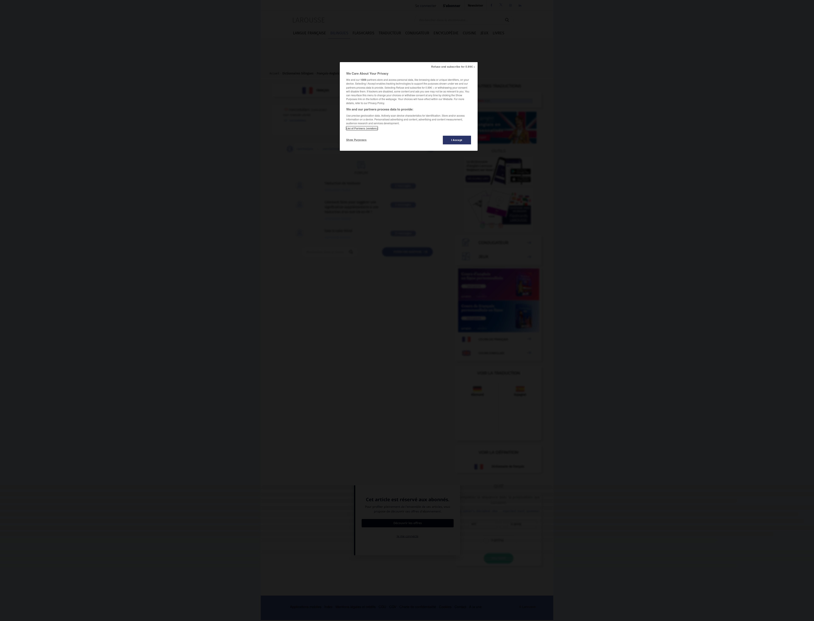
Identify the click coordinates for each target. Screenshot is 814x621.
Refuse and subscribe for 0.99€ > (453, 66)
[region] (409, 106)
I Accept (456, 140)
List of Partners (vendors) (362, 128)
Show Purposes (356, 140)
